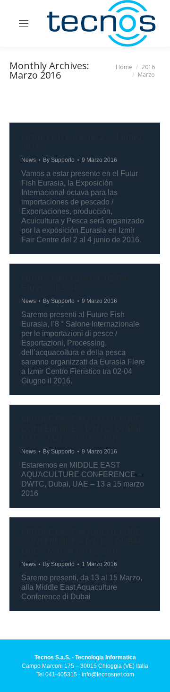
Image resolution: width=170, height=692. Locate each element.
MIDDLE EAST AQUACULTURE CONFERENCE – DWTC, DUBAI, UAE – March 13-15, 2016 (82, 428)
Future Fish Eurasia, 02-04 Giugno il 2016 (73, 282)
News (28, 160)
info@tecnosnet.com (108, 674)
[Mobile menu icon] (23, 23)
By (59, 160)
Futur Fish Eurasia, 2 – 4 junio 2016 (81, 141)
